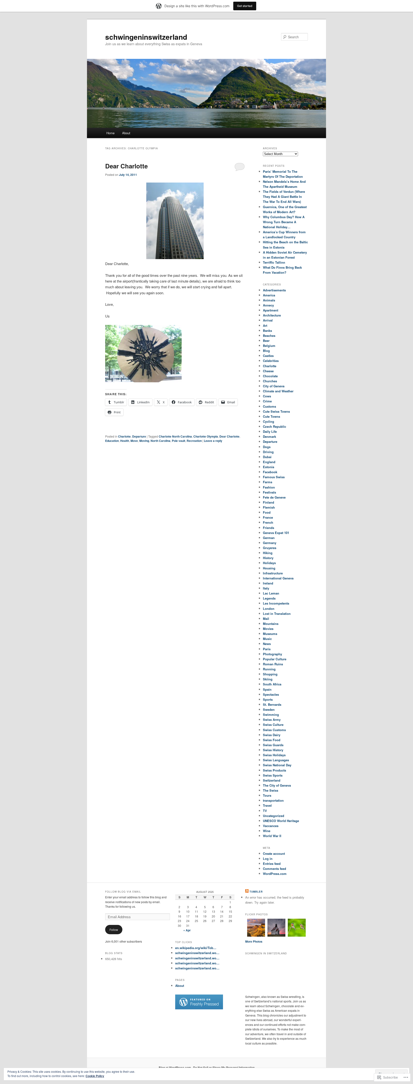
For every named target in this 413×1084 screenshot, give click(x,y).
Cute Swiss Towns (276, 411)
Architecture (272, 315)
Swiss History (273, 750)
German (269, 537)
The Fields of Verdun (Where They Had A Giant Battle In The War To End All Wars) (284, 196)
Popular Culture (274, 659)
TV (265, 810)
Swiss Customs (274, 730)
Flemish (269, 507)
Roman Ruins (273, 664)
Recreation (194, 441)
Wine (266, 830)
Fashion (269, 487)
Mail (266, 618)
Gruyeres (269, 547)
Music (267, 638)
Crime (267, 401)
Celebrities (271, 360)
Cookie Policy (95, 1076)
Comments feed (274, 868)
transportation (273, 800)
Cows (267, 396)
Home (110, 133)
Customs (269, 406)
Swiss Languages (276, 760)
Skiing (267, 679)
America (269, 295)
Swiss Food (271, 740)
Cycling (268, 421)
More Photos (253, 941)
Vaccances (270, 825)
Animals (269, 300)
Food (267, 512)
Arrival (268, 320)
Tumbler (256, 891)
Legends (269, 598)
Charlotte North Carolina (175, 436)
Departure (139, 436)
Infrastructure (273, 573)
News (267, 643)
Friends (268, 527)
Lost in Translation (277, 613)
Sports (268, 699)
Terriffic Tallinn (274, 262)
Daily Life (270, 431)
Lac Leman (271, 593)
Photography (272, 654)
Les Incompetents (276, 603)
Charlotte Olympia (205, 436)
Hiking (267, 552)
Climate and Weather (278, 391)
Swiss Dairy (271, 735)
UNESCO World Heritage (281, 820)
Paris (267, 649)
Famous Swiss (274, 477)
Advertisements (274, 290)
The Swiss (270, 790)
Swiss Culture (273, 724)
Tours (267, 795)
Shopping (270, 674)
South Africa (272, 684)
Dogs (267, 447)
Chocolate (270, 376)
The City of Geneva (277, 785)
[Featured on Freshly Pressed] (199, 1008)
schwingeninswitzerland (146, 37)
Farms (267, 482)
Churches (270, 381)
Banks (267, 330)
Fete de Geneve (274, 497)
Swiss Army (272, 719)
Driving (268, 452)
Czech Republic (274, 426)
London (268, 608)
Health (124, 441)
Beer (266, 340)
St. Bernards (272, 704)
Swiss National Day (277, 765)
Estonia (268, 467)
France (268, 517)
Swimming (271, 714)
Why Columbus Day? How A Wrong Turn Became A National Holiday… (283, 222)
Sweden (269, 709)
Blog (266, 350)
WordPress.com (275, 873)
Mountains (270, 623)
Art (265, 325)
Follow (113, 930)
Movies (268, 628)
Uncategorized (273, 815)
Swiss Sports (273, 775)
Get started (244, 6)
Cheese (268, 371)
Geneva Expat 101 (276, 532)
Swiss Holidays (274, 755)
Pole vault (178, 441)
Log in (267, 858)
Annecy (268, 305)
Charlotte (124, 436)
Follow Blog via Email (123, 891)
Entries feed (272, 863)
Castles (268, 355)
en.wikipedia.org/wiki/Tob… (195, 947)
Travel (267, 805)
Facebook (270, 472)
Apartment (270, 310)
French (268, 522)
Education (112, 441)
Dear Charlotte (126, 165)
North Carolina (160, 441)
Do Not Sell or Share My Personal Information (224, 1067)
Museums (270, 633)
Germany (269, 542)
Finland (268, 502)
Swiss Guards (273, 745)
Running (269, 669)
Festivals (269, 492)
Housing (269, 568)
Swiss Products (274, 770)
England (269, 462)
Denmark (269, 436)
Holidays (269, 563)
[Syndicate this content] (247, 891)
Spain (267, 689)
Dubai (267, 457)
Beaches (269, 335)
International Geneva (278, 578)
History (268, 558)
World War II (272, 836)
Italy (266, 588)
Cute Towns (271, 416)
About (126, 133)
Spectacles (271, 694)
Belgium (269, 345)
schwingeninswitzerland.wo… (197, 953)
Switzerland (271, 780)
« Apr (187, 930)
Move (134, 441)
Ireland (268, 583)
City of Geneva (273, 386)
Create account (274, 853)
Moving (144, 441)
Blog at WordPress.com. (175, 1067)
